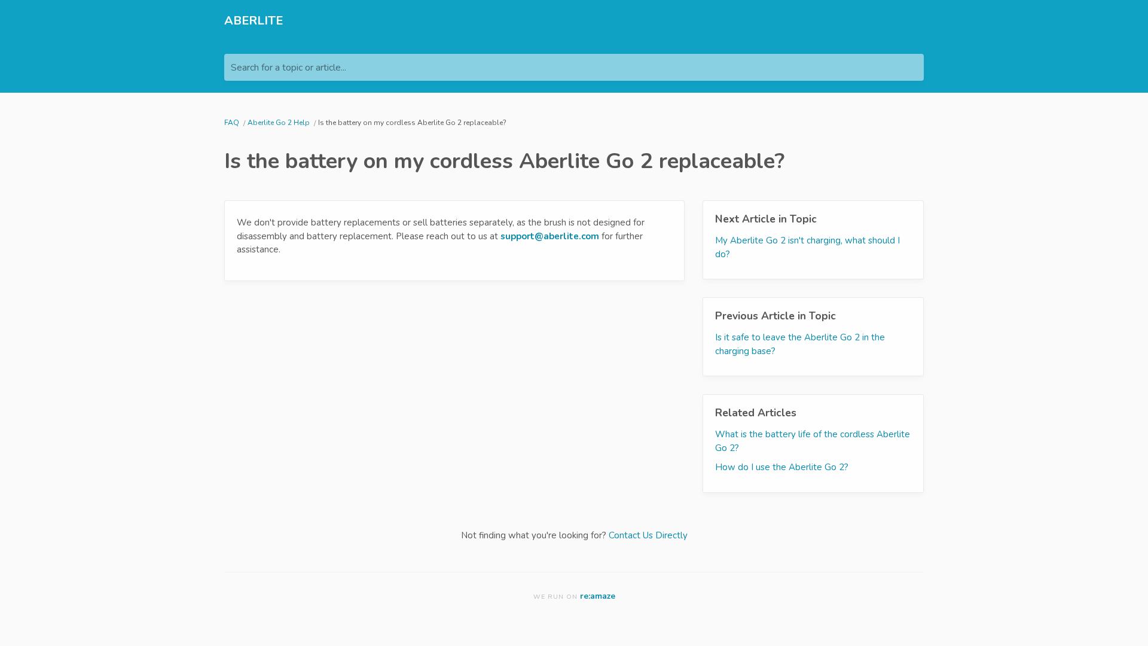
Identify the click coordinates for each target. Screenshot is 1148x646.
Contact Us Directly (648, 535)
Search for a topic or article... (288, 68)
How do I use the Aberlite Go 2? (781, 467)
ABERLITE (253, 21)
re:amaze (597, 596)
